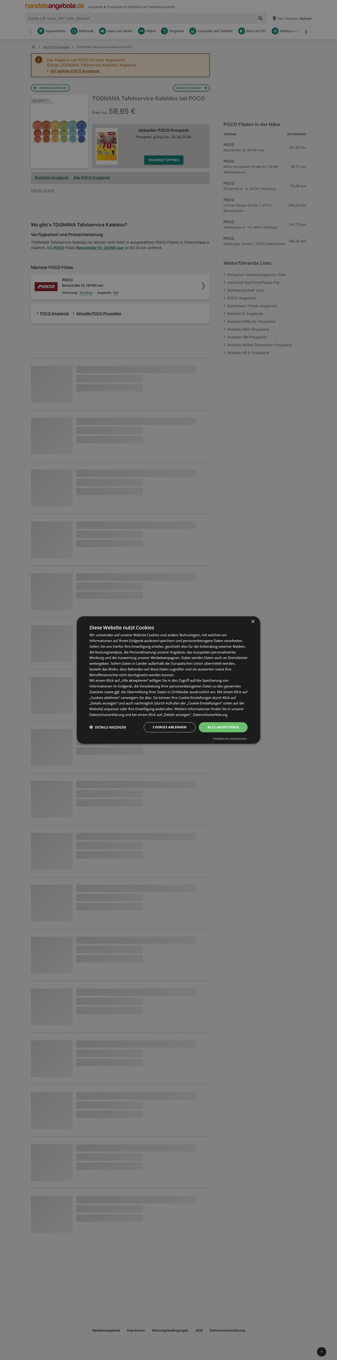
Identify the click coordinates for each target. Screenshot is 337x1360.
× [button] (252, 621)
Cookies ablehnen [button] (169, 727)
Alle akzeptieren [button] (223, 727)
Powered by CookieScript (230, 739)
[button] (107, 727)
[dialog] (168, 680)
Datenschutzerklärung (210, 714)
